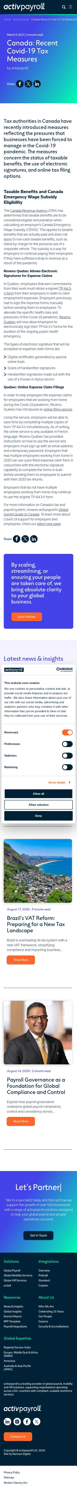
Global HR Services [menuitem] (15, 1280)
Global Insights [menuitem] (13, 1311)
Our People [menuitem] (45, 1316)
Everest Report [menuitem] (12, 1316)
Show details (56, 782)
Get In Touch (38, 1235)
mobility (68, 1383)
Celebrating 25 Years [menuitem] (51, 1311)
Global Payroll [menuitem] (12, 1270)
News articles (21, 19)
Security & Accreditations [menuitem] (53, 1326)
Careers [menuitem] (43, 1321)
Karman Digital (21, 1453)
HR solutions (16, 1387)
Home (7, 19)
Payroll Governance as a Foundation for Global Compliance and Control (36, 1085)
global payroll (54, 1383)
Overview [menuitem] (44, 1270)
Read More (20, 959)
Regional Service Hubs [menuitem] (17, 1347)
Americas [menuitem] (9, 1360)
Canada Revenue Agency (28, 210)
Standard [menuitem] (44, 1280)
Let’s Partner (27, 616)
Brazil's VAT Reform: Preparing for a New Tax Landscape (36, 924)
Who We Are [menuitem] (46, 1306)
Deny (38, 815)
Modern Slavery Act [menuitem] (15, 1482)
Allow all (38, 793)
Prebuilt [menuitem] (43, 1275)
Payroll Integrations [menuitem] (15, 1326)
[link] (70, 7)
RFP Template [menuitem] (12, 1321)
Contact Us (18, 1436)
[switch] (67, 744)
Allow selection (39, 804)
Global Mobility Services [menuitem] (18, 1275)
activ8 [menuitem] (7, 1285)
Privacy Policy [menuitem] (12, 1472)
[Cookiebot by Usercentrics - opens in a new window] (56, 669)
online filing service (58, 409)
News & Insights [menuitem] (13, 1306)
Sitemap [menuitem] (9, 1477)
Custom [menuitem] (43, 1285)
